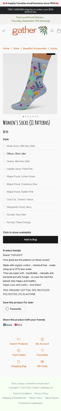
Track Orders (19, 354)
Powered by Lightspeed (30, 403)
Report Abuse (52, 398)
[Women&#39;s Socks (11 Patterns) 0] (30, 83)
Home (6, 48)
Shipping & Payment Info (14, 398)
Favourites (42, 354)
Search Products (19, 343)
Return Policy (35, 398)
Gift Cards (42, 366)
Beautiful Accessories (34, 48)
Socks (53, 48)
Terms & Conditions (22, 393)
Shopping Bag (18, 366)
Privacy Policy (41, 393)
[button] (30, 10)
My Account (42, 343)
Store (16, 48)
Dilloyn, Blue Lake (16, 153)
